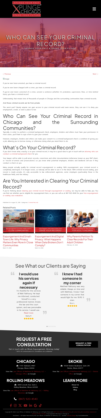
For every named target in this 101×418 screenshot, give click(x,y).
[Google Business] (35, 405)
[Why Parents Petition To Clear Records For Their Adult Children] (82, 210)
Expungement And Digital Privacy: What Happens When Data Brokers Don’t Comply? (49, 241)
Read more (28, 313)
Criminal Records (33, 202)
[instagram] (15, 405)
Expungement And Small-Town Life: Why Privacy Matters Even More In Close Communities (18, 241)
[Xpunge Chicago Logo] (26, 2)
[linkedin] (30, 405)
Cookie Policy (77, 412)
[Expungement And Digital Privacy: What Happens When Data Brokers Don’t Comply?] (50, 210)
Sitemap (34, 414)
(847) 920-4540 (28, 399)
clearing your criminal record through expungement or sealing (46, 191)
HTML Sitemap (42, 414)
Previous (8, 74)
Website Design (71, 415)
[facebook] (11, 405)
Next (94, 74)
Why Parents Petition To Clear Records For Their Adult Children (80, 239)
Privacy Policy (68, 412)
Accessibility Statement (88, 412)
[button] (4, 229)
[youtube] (25, 405)
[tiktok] (40, 405)
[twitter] (20, 405)
